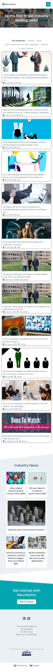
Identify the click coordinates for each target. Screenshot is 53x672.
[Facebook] (28, 618)
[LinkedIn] (24, 618)
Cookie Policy (26, 632)
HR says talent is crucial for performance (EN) (37, 491)
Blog (39, 41)
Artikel (31, 41)
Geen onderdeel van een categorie (22, 44)
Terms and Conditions (26, 626)
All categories (18, 41)
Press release (26, 48)
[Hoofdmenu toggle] (48, 4)
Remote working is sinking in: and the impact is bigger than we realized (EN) (16, 558)
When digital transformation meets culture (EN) (16, 491)
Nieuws (44, 44)
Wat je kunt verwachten (26, 634)
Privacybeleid (26, 629)
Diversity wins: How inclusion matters (26, 530)
